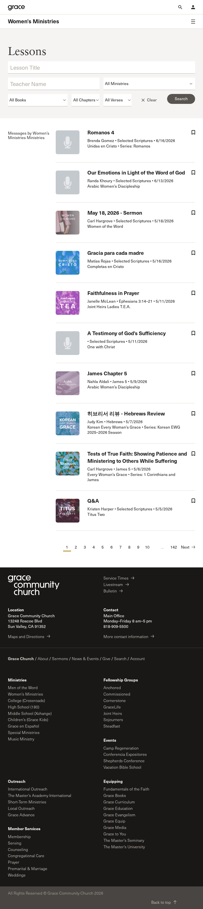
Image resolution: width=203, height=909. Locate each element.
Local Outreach (21, 808)
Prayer (13, 862)
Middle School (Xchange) (29, 713)
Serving (14, 843)
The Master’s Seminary (123, 840)
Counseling (18, 849)
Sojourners (113, 719)
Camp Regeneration (121, 748)
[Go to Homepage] (16, 7)
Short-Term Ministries (27, 801)
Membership (19, 836)
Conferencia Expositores (125, 754)
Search (120, 658)
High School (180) (23, 706)
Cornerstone (114, 700)
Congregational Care (26, 855)
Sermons (60, 658)
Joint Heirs (112, 713)
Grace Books (114, 795)
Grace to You (114, 833)
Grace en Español (23, 726)
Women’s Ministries (33, 21)
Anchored (112, 687)
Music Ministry (21, 738)
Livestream (113, 584)
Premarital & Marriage (27, 868)
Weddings (16, 875)
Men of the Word (23, 687)
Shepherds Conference (124, 760)
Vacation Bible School (122, 767)
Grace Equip (114, 820)
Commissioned (116, 694)
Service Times (115, 578)
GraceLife (112, 706)
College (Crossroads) (26, 700)
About (43, 658)
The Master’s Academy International (39, 795)
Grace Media (114, 827)
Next (185, 547)
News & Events (85, 658)
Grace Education (118, 808)
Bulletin (110, 590)
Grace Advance (21, 814)
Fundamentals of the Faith (126, 789)
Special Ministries (24, 732)
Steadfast (111, 726)
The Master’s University (124, 846)
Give (106, 658)
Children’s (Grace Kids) (28, 719)
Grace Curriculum (119, 801)
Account (137, 658)
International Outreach (27, 789)
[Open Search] (180, 7)
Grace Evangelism (119, 814)
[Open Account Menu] (193, 7)
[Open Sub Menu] (193, 21)
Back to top (161, 902)
